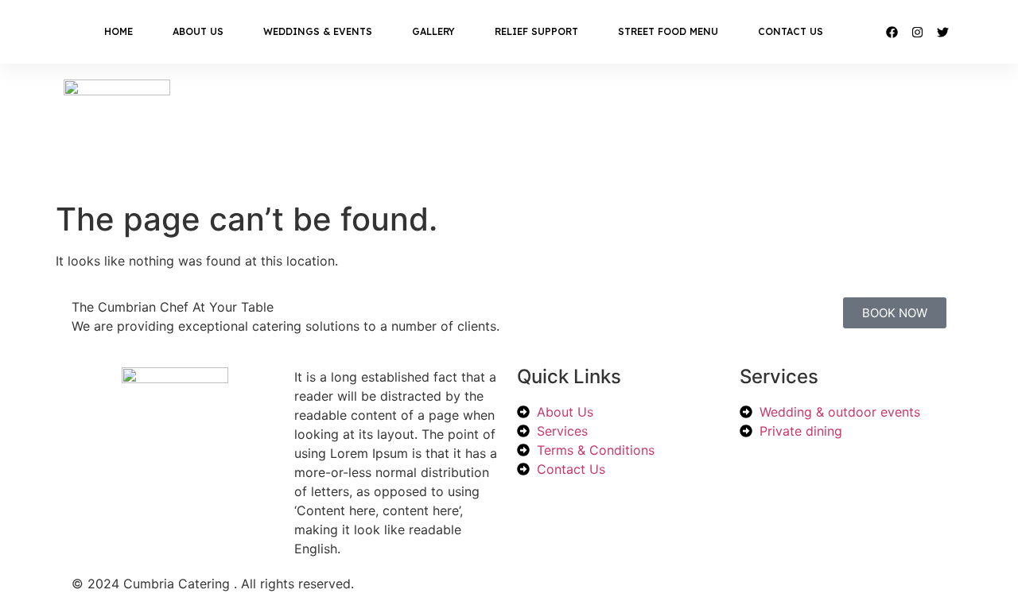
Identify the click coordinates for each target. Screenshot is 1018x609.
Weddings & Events (317, 31)
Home (118, 31)
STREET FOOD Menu (668, 31)
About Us (198, 31)
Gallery (433, 31)
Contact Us (790, 31)
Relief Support (536, 31)
